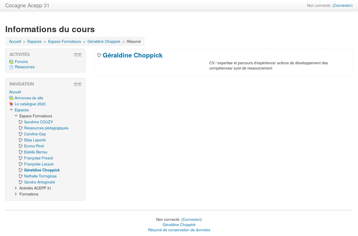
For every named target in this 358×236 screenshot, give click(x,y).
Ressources (25, 66)
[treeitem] (45, 91)
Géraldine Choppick (132, 55)
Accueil (15, 91)
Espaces (22, 109)
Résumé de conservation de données (179, 229)
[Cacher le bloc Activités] (75, 54)
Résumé (134, 41)
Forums (21, 61)
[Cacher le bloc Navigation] (75, 84)
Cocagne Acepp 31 (27, 5)
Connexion (342, 5)
